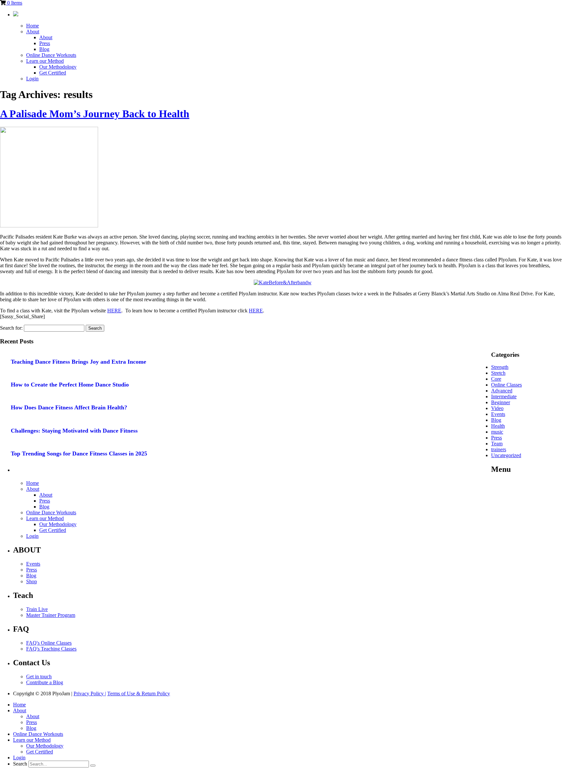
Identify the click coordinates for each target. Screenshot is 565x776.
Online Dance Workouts (51, 55)
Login (32, 78)
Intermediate (504, 396)
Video (497, 408)
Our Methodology (58, 67)
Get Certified (52, 72)
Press (44, 43)
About (32, 31)
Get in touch (39, 676)
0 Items (14, 3)
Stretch (498, 373)
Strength (499, 367)
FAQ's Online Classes (49, 643)
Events (498, 414)
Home (32, 25)
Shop (31, 581)
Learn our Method (45, 61)
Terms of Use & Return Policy (138, 693)
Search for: (11, 328)
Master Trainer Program (50, 615)
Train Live (37, 609)
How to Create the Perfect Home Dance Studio (70, 384)
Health (498, 426)
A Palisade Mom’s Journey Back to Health (94, 114)
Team (497, 443)
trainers (498, 449)
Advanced (501, 390)
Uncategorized (506, 455)
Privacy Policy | (90, 693)
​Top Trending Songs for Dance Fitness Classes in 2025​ (79, 453)
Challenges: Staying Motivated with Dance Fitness (74, 430)
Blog (44, 49)
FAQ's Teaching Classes (51, 649)
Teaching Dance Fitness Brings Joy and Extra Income (78, 361)
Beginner (500, 402)
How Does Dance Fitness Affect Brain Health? (69, 407)
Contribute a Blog (44, 682)
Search (20, 764)
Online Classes (506, 385)
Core (496, 379)
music (497, 432)
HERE (114, 310)
